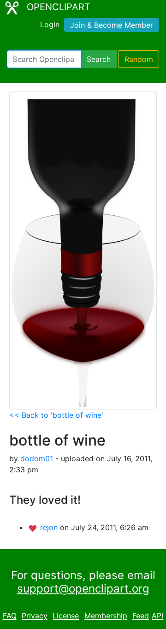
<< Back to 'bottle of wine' (56, 415)
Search (99, 59)
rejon (50, 527)
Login (49, 24)
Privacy (34, 616)
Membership (105, 616)
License (66, 616)
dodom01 (36, 458)
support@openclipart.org (83, 588)
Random (139, 59)
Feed (140, 616)
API (157, 616)
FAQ (10, 616)
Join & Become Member (111, 25)
